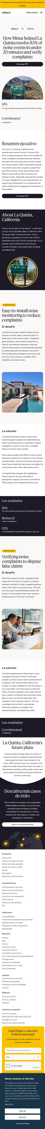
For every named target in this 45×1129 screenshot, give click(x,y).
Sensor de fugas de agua (12, 861)
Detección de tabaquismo (13, 896)
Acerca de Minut (9, 996)
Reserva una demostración (22, 825)
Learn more (9, 1104)
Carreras (5, 1003)
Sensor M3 (6, 858)
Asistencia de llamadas (11, 902)
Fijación (5, 938)
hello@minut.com (9, 1020)
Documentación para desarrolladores (17, 956)
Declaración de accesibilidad (14, 984)
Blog (4, 941)
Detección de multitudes (12, 890)
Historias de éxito (9, 950)
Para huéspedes (9, 968)
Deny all (22, 1111)
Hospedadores (8, 916)
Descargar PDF (22, 64)
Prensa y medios (9, 1000)
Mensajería (6, 873)
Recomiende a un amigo (12, 965)
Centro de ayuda (9, 1013)
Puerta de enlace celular (12, 867)
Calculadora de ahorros (12, 953)
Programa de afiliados (11, 962)
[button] (41, 12)
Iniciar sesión (32, 12)
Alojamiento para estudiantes (14, 926)
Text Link (6, 225)
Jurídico (5, 975)
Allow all (22, 1117)
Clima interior (7, 899)
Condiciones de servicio (12, 978)
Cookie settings (22, 1123)
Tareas (5, 870)
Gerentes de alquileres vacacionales (17, 919)
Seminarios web (8, 947)
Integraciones (8, 959)
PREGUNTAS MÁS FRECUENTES (16, 1017)
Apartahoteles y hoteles (12, 922)
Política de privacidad (11, 981)
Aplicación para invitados (12, 876)
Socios (5, 944)
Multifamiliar (7, 929)
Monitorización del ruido (12, 887)
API (3, 905)
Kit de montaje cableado (12, 864)
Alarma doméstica (9, 893)
